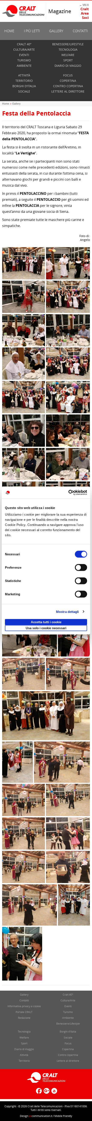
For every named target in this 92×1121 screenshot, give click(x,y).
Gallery (56, 31)
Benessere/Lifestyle (68, 44)
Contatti (80, 31)
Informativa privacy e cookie (24, 1006)
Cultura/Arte (24, 49)
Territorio (24, 81)
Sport (68, 60)
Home (9, 31)
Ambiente (24, 66)
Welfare (67, 55)
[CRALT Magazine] (23, 11)
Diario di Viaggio (68, 66)
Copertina (68, 81)
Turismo (24, 60)
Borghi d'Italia (24, 86)
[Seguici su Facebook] (38, 1093)
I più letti (32, 31)
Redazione (24, 1017)
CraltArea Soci (84, 13)
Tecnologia (68, 49)
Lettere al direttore (68, 91)
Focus (68, 75)
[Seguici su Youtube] (53, 1093)
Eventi (24, 55)
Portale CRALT (24, 1012)
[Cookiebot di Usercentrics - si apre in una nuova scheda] (68, 492)
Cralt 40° (24, 44)
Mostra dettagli (67, 611)
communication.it (40, 1116)
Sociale (24, 91)
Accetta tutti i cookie (46, 622)
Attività (24, 75)
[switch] (81, 567)
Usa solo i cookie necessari (46, 628)
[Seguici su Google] (46, 1093)
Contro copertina (68, 86)
